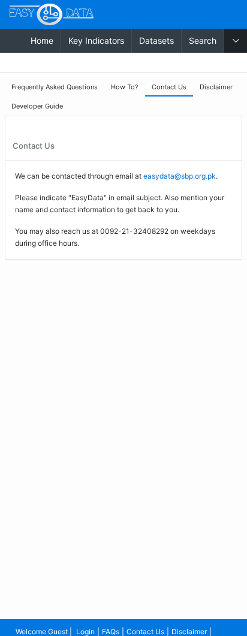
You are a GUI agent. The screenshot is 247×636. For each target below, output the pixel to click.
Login (85, 631)
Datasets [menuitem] (156, 40)
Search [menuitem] (202, 40)
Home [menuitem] (42, 40)
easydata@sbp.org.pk (179, 175)
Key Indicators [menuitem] (96, 40)
